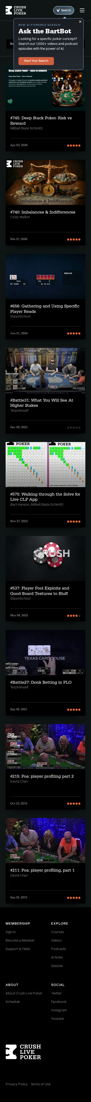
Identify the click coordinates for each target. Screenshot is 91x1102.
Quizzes (57, 966)
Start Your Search (36, 61)
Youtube (57, 1019)
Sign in (11, 932)
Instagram (59, 1010)
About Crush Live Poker (24, 993)
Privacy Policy (17, 1084)
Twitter (56, 993)
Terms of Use (40, 1084)
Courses (57, 932)
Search (66, 10)
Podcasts (58, 949)
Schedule (13, 1002)
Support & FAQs (18, 949)
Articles (57, 957)
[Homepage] (16, 10)
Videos (56, 940)
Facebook (58, 1002)
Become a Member (20, 940)
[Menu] (82, 10)
